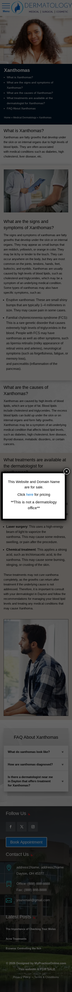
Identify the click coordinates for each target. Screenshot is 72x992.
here (30, 495)
